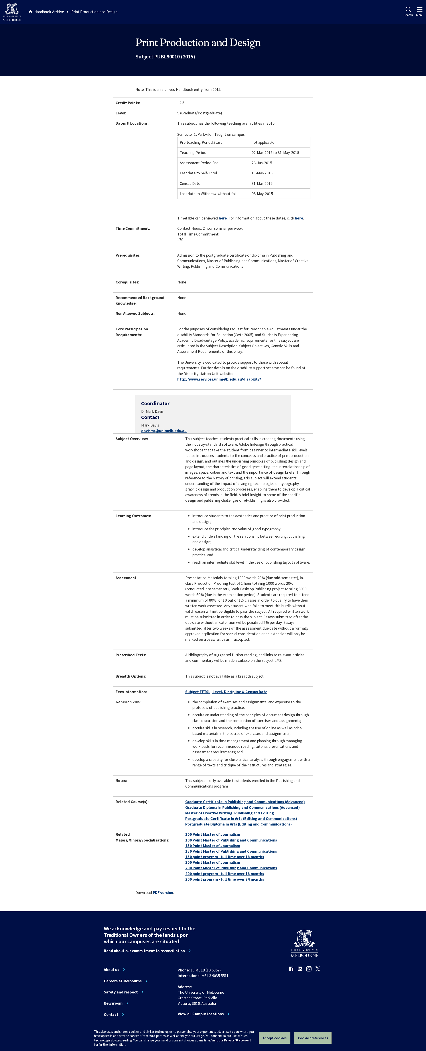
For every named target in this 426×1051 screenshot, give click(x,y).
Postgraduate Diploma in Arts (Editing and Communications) (238, 824)
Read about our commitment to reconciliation (144, 950)
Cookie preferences (313, 1038)
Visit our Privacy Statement (231, 1040)
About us (111, 969)
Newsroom (113, 1003)
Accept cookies (274, 1038)
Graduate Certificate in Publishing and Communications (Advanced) (245, 801)
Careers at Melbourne (123, 981)
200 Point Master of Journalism (212, 862)
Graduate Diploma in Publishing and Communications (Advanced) (242, 807)
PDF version (163, 892)
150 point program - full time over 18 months (224, 856)
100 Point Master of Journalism (212, 834)
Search (408, 15)
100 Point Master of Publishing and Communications (231, 840)
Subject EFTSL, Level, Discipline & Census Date (226, 691)
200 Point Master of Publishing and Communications (231, 867)
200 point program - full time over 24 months (224, 879)
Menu (419, 15)
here (223, 218)
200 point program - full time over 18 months (224, 873)
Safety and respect (121, 992)
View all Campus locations (201, 1013)
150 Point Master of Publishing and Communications (231, 851)
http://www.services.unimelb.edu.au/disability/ (219, 379)
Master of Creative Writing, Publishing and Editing (229, 813)
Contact (111, 1014)
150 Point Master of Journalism (212, 845)
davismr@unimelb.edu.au (164, 431)
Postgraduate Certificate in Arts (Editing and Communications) (241, 818)
